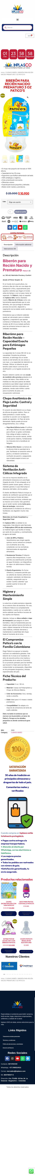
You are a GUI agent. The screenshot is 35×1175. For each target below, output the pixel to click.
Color (4, 201)
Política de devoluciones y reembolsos (13, 1044)
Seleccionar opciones (9, 913)
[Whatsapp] (25, 227)
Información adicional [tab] (23, 244)
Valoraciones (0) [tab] (10, 249)
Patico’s (26, 271)
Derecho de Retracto (8, 1048)
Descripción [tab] (8, 244)
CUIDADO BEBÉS (11, 72)
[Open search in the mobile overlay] (17, 27)
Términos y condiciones (9, 1040)
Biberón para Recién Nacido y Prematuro (17, 265)
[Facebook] (9, 227)
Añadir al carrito (20, 212)
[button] (17, 19)
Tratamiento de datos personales (11, 1036)
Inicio (2, 72)
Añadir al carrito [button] (26, 952)
